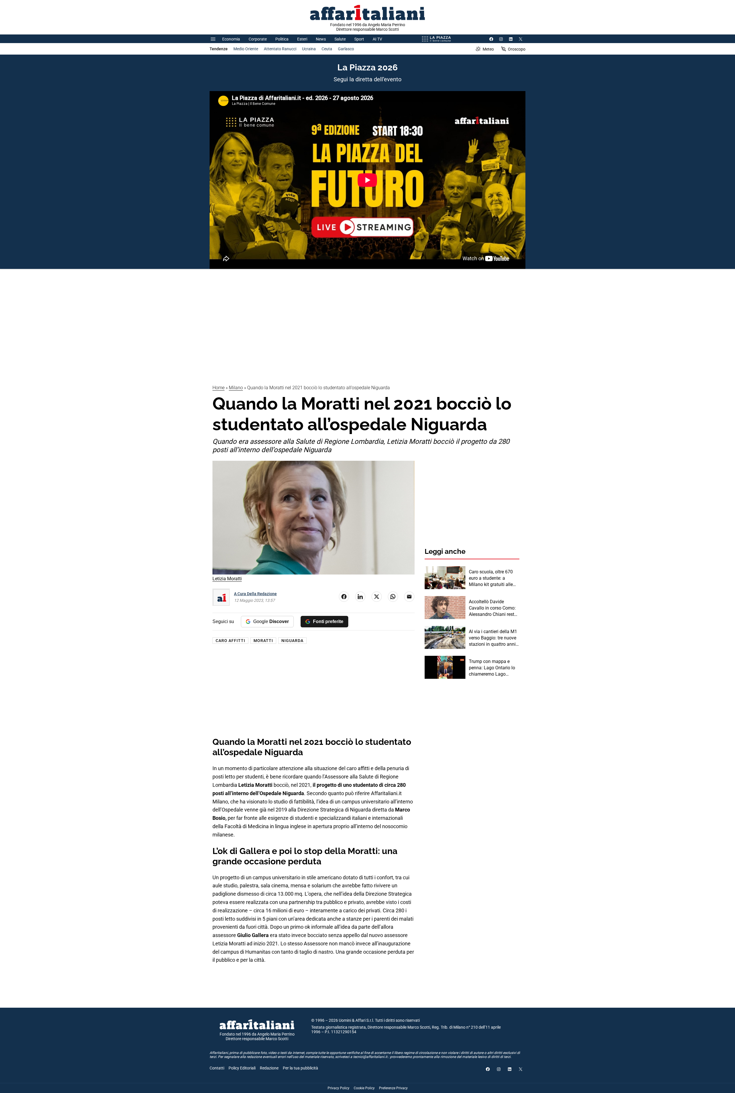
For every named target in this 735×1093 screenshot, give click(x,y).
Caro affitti (230, 640)
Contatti (217, 1068)
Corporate (258, 39)
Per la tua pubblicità (300, 1068)
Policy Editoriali (242, 1068)
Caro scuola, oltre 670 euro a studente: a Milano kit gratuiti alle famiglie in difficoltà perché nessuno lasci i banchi (491, 578)
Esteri (302, 39)
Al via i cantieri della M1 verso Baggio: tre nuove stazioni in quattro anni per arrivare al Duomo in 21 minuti (493, 638)
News (321, 39)
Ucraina (309, 49)
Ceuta (327, 49)
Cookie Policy (364, 1088)
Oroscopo (516, 49)
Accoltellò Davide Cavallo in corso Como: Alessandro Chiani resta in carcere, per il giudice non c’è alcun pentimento (493, 608)
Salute (340, 39)
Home (218, 387)
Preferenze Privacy (393, 1088)
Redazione (269, 1068)
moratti (263, 640)
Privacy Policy (338, 1088)
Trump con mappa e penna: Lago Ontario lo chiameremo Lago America (492, 668)
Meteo (488, 49)
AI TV (377, 39)
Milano (236, 387)
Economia (231, 39)
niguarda (292, 640)
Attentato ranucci (280, 49)
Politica (282, 39)
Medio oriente (245, 49)
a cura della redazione (255, 593)
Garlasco (346, 49)
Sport (359, 39)
